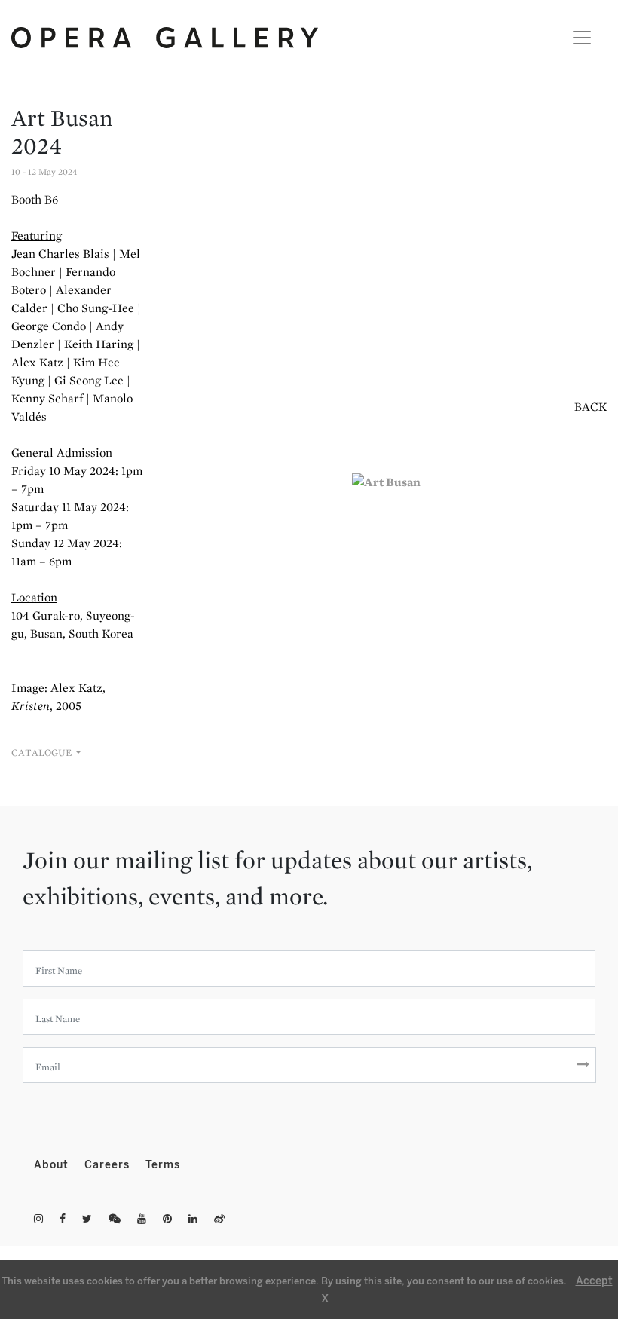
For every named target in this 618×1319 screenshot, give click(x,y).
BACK (590, 406)
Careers (108, 1164)
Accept (594, 1281)
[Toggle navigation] (577, 37)
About (53, 1164)
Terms (162, 1164)
